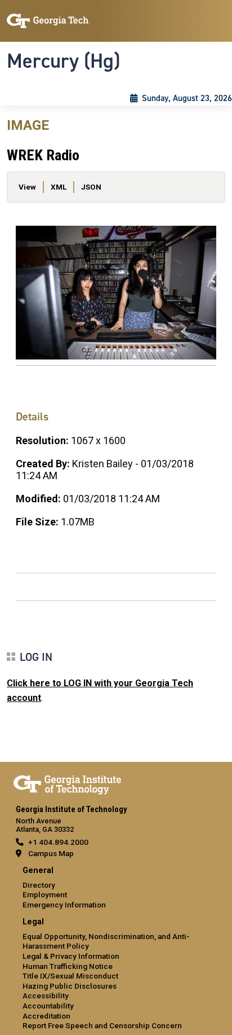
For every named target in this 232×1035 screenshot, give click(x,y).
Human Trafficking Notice (68, 966)
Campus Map (51, 853)
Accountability (48, 1005)
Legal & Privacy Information (71, 956)
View (27, 186)
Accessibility (46, 995)
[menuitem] (116, 888)
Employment (45, 894)
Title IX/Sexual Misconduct (70, 975)
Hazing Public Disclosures (70, 985)
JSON (91, 186)
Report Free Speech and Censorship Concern (102, 1025)
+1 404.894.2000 (58, 842)
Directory (39, 884)
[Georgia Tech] (67, 782)
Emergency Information (64, 904)
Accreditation (46, 1015)
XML (58, 186)
